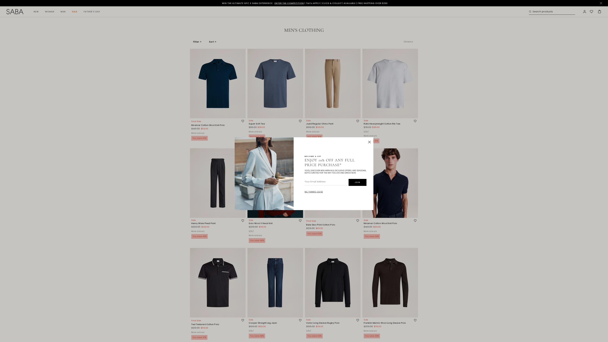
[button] (369, 142)
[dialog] (304, 171)
